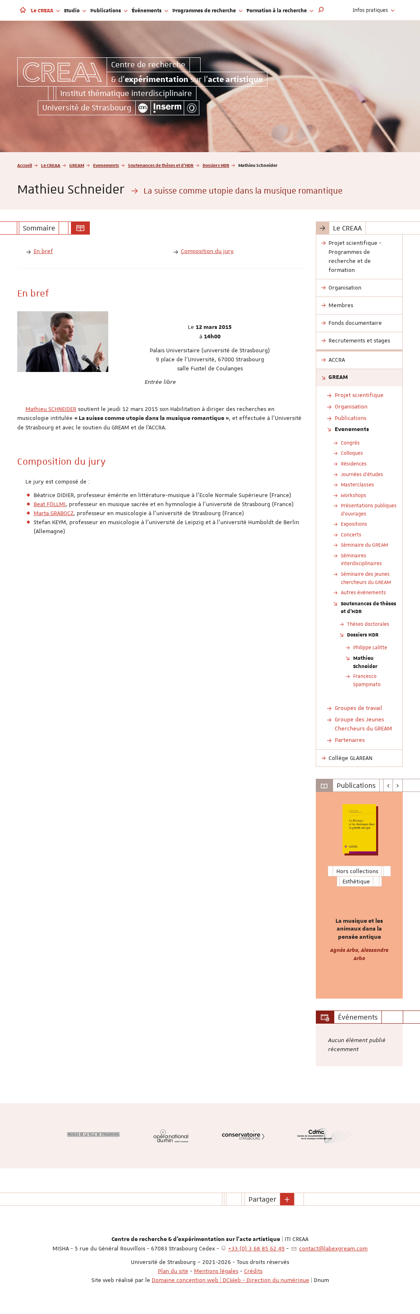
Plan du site (173, 1271)
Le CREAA (50, 165)
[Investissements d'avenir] (191, 107)
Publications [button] (106, 10)
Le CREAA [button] (43, 10)
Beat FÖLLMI (50, 504)
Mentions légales (216, 1271)
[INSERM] (168, 107)
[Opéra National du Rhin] (171, 1135)
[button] (321, 10)
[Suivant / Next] (398, 785)
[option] (359, 895)
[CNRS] (143, 107)
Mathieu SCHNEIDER (50, 409)
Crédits (253, 1271)
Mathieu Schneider (365, 662)
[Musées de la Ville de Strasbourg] (93, 1136)
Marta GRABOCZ (53, 513)
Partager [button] (262, 1199)
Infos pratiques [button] (371, 10)
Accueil (24, 165)
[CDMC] (325, 1135)
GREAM (76, 165)
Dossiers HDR (216, 165)
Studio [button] (72, 10)
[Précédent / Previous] (388, 785)
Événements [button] (147, 10)
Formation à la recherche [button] (277, 10)
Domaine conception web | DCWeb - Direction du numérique (230, 1280)
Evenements (106, 165)
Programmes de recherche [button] (204, 10)
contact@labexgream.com (333, 1248)
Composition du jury (207, 251)
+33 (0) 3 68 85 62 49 (256, 1248)
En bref (43, 251)
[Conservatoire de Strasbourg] (243, 1136)
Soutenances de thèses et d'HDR (161, 165)
